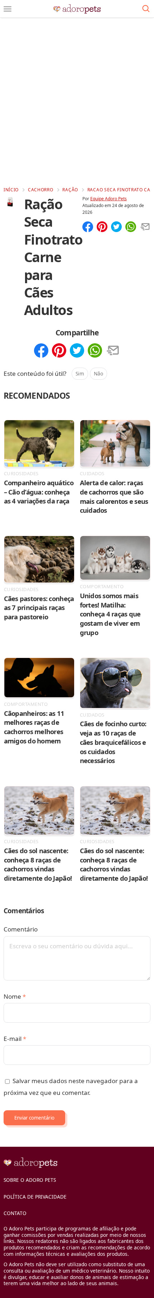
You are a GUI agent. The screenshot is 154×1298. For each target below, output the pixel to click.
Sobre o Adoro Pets (30, 1179)
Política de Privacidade (35, 1196)
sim (80, 373)
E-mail (15, 1038)
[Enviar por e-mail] (145, 227)
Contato (15, 1213)
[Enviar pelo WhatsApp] (130, 227)
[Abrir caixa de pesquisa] (145, 9)
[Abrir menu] (7, 8)
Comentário (21, 929)
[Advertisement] (77, 102)
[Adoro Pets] (77, 9)
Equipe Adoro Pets (108, 199)
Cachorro (40, 190)
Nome (15, 996)
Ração (70, 190)
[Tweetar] (116, 227)
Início (11, 190)
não (98, 373)
